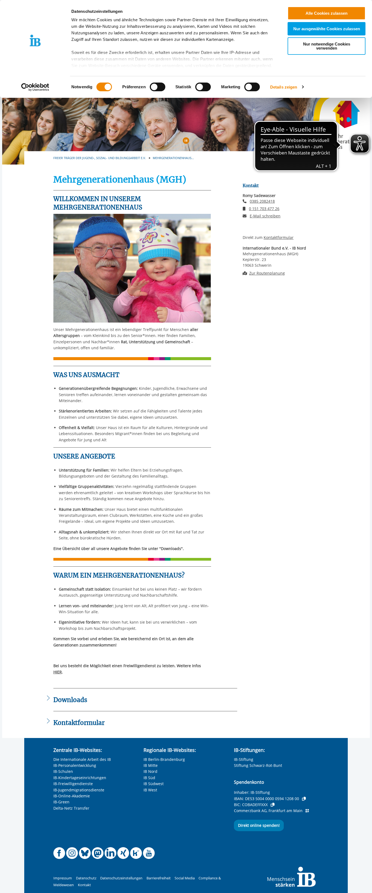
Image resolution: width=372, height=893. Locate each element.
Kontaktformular (279, 237)
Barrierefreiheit (159, 878)
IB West (150, 789)
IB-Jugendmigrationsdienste (78, 789)
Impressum (62, 878)
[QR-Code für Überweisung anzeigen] (307, 811)
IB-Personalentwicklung (74, 765)
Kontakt (84, 885)
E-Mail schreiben (265, 216)
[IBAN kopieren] (304, 799)
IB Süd (149, 777)
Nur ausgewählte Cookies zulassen (326, 28)
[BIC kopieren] (273, 805)
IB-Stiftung (243, 759)
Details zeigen (283, 87)
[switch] (157, 87)
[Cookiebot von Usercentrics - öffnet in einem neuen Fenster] (35, 87)
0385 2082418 (262, 201)
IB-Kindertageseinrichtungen (79, 777)
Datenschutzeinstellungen (121, 878)
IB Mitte (151, 765)
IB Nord (150, 771)
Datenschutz (86, 878)
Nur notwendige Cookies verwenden (326, 46)
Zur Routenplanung (267, 273)
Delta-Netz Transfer (71, 808)
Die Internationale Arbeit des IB (82, 759)
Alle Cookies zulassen (326, 13)
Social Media (185, 878)
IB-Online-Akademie (71, 795)
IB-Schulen (63, 771)
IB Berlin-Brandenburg (164, 759)
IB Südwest (154, 783)
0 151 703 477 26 (264, 208)
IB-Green (61, 801)
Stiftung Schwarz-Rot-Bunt (258, 765)
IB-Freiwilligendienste (73, 783)
